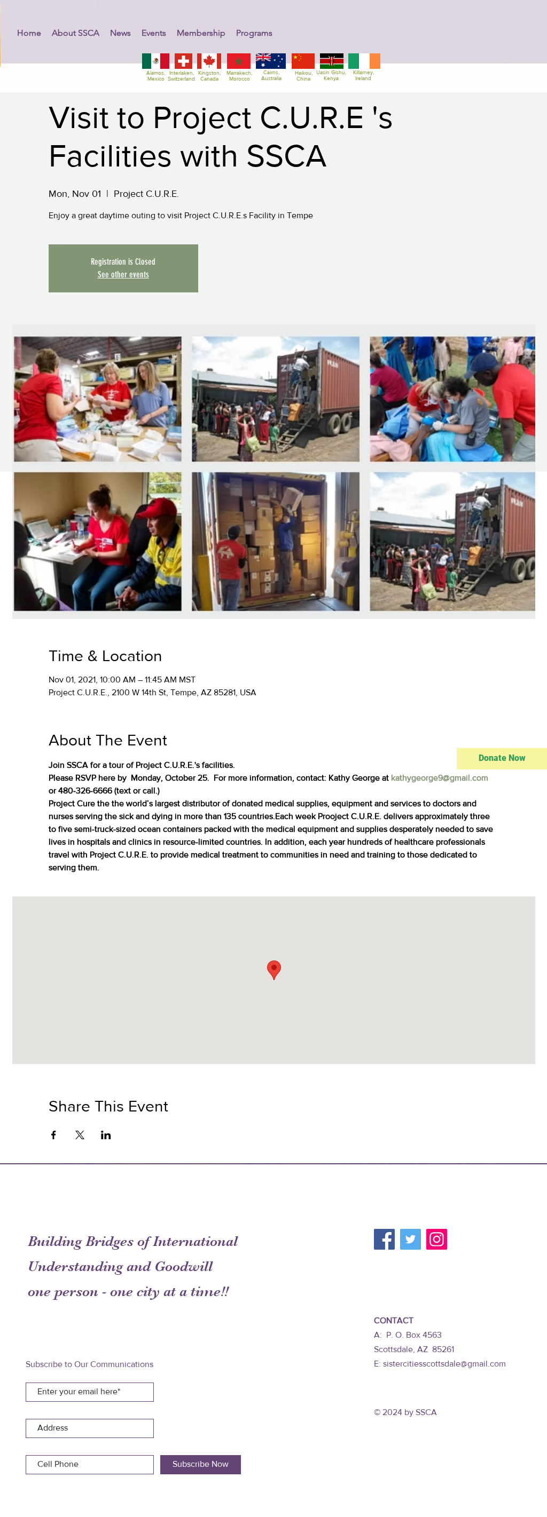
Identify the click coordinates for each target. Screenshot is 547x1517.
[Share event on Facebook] (54, 1135)
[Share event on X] (80, 1135)
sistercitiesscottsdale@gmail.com (444, 1363)
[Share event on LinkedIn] (106, 1135)
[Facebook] (384, 1239)
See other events (123, 274)
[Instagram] (436, 1239)
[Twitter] (410, 1239)
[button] (75, 33)
